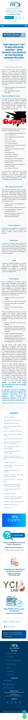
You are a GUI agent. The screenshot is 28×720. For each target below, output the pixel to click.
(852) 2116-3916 (7, 680)
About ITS (9, 667)
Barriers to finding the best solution (13, 431)
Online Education (10, 657)
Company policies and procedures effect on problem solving (13, 442)
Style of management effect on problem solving (12, 447)
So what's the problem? (10, 462)
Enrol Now (10, 17)
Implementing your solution (11, 504)
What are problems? (9, 417)
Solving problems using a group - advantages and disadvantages (12, 485)
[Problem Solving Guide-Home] (14, 67)
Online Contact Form (9, 687)
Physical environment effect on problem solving (12, 452)
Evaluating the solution (10, 494)
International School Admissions (14, 660)
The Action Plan (8, 508)
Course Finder (14, 21)
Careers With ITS (10, 671)
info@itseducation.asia (9, 684)
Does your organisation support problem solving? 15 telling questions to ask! (14, 457)
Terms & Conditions (11, 664)
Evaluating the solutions (20, 403)
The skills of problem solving (11, 423)
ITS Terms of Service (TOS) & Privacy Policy (11, 710)
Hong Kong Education (12, 653)
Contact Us (19, 17)
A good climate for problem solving (13, 439)
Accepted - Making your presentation (14, 501)
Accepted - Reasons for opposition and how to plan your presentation (13, 497)
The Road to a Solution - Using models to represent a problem (14, 475)
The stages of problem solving (12, 420)
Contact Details (10, 674)
